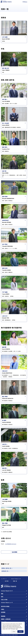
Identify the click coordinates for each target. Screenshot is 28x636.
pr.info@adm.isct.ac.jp (10, 544)
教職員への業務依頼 (5, 619)
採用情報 (3, 612)
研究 (2, 596)
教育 (2, 593)
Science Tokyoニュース (7, 602)
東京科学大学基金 (5, 606)
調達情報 (3, 616)
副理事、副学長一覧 (6, 568)
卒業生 (2, 609)
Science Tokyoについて (16, 578)
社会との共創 (4, 599)
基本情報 (6, 581)
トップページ (4, 578)
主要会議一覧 (5, 571)
